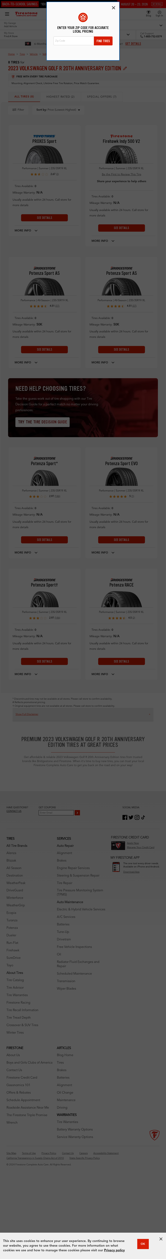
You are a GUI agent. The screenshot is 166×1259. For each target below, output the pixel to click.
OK (143, 1244)
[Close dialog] (113, 7)
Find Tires (103, 41)
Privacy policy (114, 1250)
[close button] (161, 1239)
